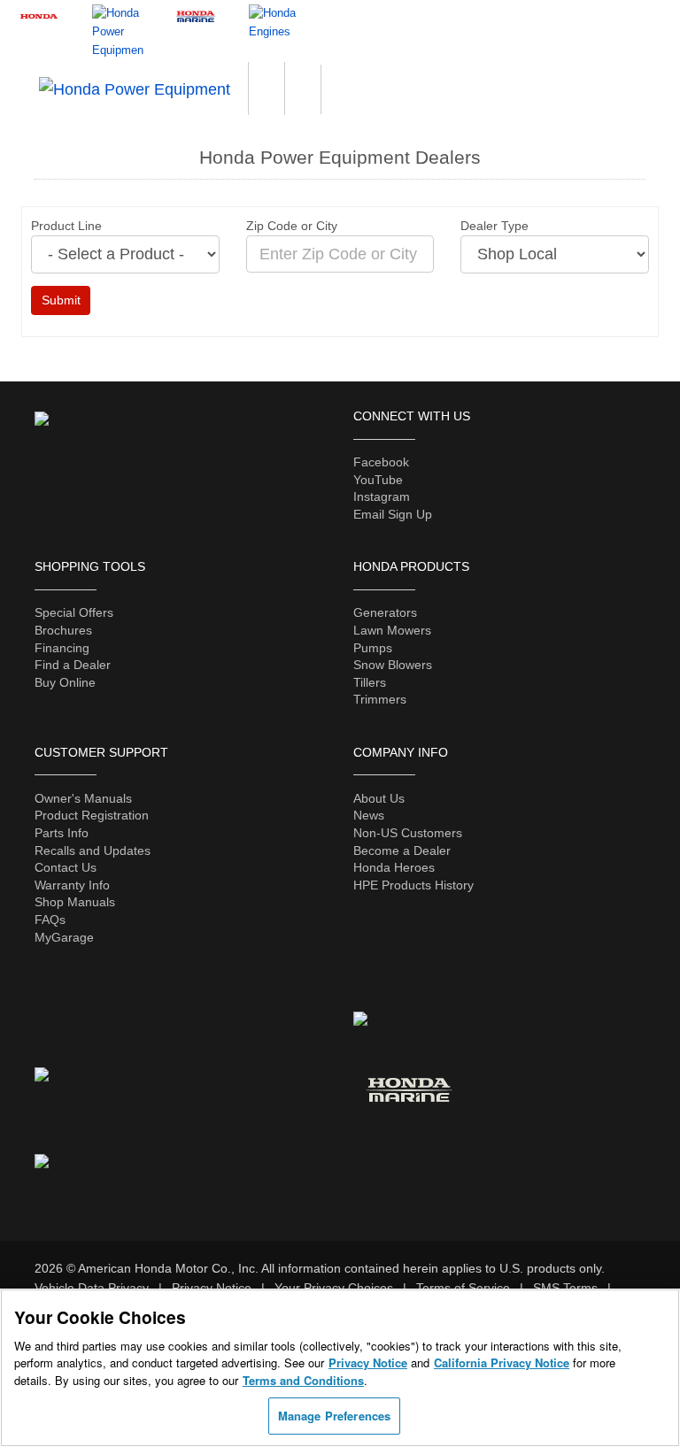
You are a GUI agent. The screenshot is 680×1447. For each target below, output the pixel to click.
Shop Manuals (75, 902)
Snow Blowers (392, 665)
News (368, 815)
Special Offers (74, 612)
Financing (62, 648)
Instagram (381, 496)
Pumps (372, 648)
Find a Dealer (73, 665)
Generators (385, 612)
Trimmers (379, 699)
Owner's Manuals (83, 798)
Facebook (381, 462)
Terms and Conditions (303, 1380)
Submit (61, 300)
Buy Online (65, 682)
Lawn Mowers (392, 630)
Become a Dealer (402, 850)
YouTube (378, 480)
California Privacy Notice (501, 1362)
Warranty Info (72, 885)
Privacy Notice (367, 1362)
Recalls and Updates (93, 850)
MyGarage (64, 937)
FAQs (50, 919)
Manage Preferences (334, 1415)
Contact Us (66, 867)
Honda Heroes (394, 867)
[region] (340, 1368)
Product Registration (92, 815)
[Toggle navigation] (650, 70)
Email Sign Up (392, 514)
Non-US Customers (407, 833)
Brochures (63, 630)
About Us (379, 798)
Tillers (369, 682)
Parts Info (62, 833)
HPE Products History (413, 885)
